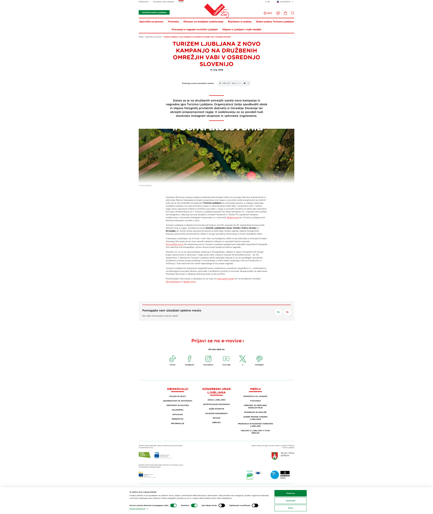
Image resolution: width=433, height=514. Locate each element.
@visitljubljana (173, 281)
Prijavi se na (216, 340)
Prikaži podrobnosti (137, 509)
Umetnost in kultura (177, 405)
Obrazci (216, 422)
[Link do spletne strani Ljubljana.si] (283, 456)
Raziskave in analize (240, 21)
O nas (267, 2)
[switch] (194, 505)
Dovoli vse (291, 493)
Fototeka (173, 21)
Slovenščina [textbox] (285, 2)
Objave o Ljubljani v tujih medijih (241, 29)
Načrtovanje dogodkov (216, 404)
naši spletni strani (225, 278)
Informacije (177, 423)
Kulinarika (177, 410)
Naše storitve (216, 409)
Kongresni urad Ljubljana (163, 2)
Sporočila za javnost (151, 21)
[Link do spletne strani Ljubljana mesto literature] (280, 475)
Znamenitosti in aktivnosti (177, 401)
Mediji (181, 2)
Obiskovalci (144, 2)
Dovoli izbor (290, 501)
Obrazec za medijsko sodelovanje (203, 21)
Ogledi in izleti (177, 396)
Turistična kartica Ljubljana (154, 12)
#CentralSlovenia (174, 244)
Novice (216, 418)
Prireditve (177, 419)
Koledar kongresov (216, 413)
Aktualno (177, 414)
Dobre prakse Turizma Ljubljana (275, 21)
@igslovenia (233, 217)
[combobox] (285, 2)
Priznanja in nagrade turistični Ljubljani (195, 29)
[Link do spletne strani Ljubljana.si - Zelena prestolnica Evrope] (254, 475)
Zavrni (290, 508)
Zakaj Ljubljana (217, 400)
